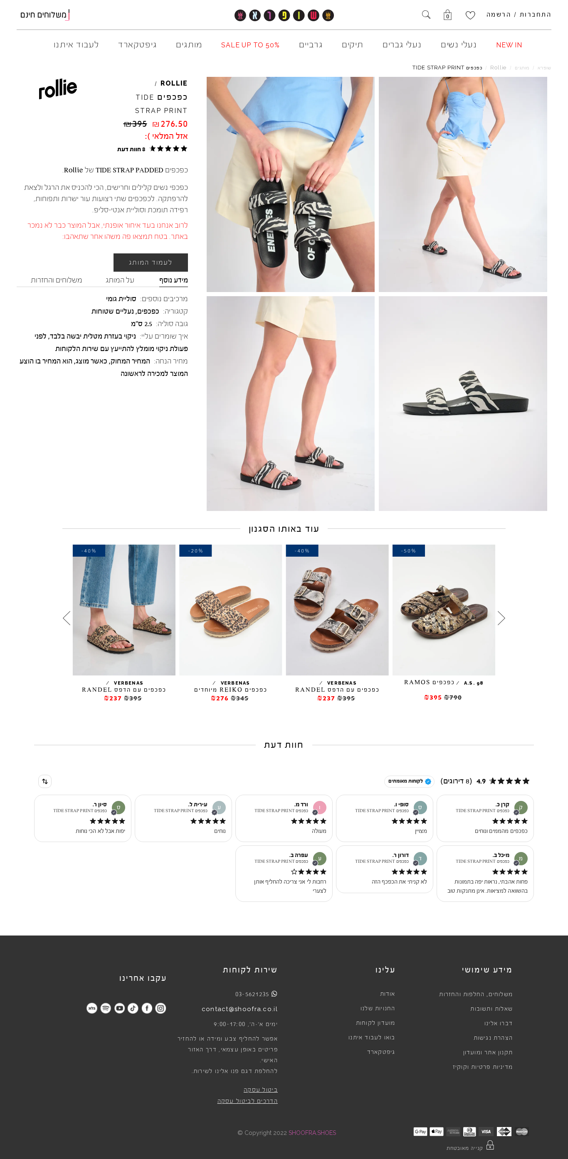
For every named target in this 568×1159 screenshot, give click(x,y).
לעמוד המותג (151, 262)
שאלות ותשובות (491, 1009)
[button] (151, 148)
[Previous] (501, 617)
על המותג (120, 280)
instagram (161, 1008)
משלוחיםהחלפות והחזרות (476, 994)
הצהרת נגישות (493, 1038)
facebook (147, 1008)
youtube (120, 1008)
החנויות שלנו (378, 1008)
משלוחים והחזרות (56, 280)
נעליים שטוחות (112, 311)
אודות (387, 994)
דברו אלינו (498, 1023)
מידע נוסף (173, 280)
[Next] (66, 617)
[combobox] (45, 781)
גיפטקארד (381, 1052)
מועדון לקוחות (375, 1023)
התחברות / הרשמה (519, 14)
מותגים (522, 68)
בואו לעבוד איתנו (371, 1037)
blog (92, 1008)
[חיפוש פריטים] (426, 15)
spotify (106, 1008)
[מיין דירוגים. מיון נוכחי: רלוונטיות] (45, 781)
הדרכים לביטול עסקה (247, 1101)
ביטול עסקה (261, 1090)
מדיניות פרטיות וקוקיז (483, 1067)
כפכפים (148, 311)
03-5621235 (252, 994)
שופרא (544, 68)
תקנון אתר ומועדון (488, 1052)
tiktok (133, 1008)
